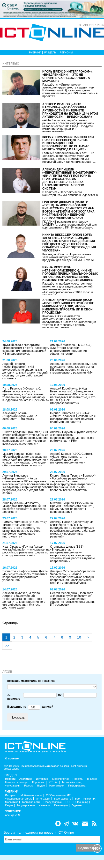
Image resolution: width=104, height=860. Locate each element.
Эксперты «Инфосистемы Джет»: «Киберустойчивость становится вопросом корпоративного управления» (25, 576)
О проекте (12, 758)
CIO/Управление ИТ (58, 795)
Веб (77, 798)
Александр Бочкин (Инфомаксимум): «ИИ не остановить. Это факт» (19, 416)
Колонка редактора (16, 782)
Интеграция (43, 798)
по (59, 694)
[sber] (52, 9)
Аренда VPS (12, 815)
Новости (10, 779)
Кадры (9, 805)
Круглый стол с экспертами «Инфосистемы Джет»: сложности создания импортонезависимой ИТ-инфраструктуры (26, 349)
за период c (13, 696)
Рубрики (35, 52)
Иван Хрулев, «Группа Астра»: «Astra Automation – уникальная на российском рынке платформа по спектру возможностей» (26, 551)
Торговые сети (31, 802)
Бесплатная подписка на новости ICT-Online (39, 832)
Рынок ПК (89, 798)
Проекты (78, 779)
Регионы (66, 52)
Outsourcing (81, 802)
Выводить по (16, 706)
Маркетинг (11, 802)
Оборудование (53, 802)
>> (7, 645)
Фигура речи (12, 785)
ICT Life (53, 782)
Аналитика (25, 779)
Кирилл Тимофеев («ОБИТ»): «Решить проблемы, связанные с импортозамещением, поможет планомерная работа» (73, 418)
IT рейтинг (38, 782)
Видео (41, 785)
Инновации (61, 805)
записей (46, 706)
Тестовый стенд (71, 782)
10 (79, 637)
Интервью (42, 779)
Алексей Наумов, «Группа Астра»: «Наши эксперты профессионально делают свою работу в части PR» (73, 436)
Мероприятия (60, 779)
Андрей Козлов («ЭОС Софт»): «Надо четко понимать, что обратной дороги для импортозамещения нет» (71, 458)
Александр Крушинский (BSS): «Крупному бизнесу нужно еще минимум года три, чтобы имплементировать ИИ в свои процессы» (68, 306)
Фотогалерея (56, 785)
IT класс (92, 779)
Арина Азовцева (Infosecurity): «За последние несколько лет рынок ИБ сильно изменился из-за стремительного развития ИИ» (73, 368)
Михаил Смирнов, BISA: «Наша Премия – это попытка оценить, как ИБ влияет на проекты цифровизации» (72, 507)
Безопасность (62, 798)
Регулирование (26, 805)
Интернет (11, 795)
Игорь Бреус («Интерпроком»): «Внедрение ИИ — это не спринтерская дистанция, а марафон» (67, 76)
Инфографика (76, 785)
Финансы (44, 805)
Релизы (28, 785)
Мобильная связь (31, 795)
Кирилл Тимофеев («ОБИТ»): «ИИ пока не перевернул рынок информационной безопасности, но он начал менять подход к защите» (68, 143)
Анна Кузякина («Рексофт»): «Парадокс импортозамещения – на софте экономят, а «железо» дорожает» (25, 507)
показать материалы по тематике (31, 681)
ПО (68, 802)
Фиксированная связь (18, 798)
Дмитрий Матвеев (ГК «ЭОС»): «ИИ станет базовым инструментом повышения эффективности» (71, 349)
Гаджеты (77, 805)
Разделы (50, 52)
